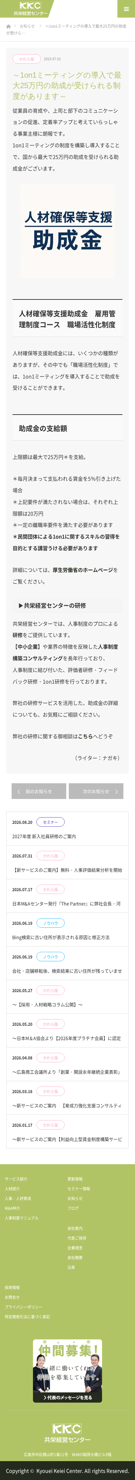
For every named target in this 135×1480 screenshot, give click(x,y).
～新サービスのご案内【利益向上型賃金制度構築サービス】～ (67, 1142)
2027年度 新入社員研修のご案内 (44, 836)
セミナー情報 (79, 1189)
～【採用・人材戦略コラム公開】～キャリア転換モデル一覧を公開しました (51, 1007)
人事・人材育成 (18, 1198)
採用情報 (12, 1287)
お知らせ (75, 1198)
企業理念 (75, 1248)
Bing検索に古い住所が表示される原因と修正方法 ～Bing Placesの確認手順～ (63, 940)
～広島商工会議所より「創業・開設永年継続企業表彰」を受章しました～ (67, 1075)
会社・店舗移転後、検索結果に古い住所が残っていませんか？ (67, 974)
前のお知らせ (39, 791)
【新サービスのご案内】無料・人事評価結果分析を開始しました (67, 873)
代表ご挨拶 (77, 1238)
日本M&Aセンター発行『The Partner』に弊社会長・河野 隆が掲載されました (66, 906)
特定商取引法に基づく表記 (27, 1317)
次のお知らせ (96, 791)
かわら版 (26, 59)
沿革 (71, 1267)
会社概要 (75, 1257)
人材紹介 (12, 1189)
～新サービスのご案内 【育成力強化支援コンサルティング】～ (67, 1108)
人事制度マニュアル (22, 1218)
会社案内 (75, 1228)
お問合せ (12, 1297)
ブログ (73, 1208)
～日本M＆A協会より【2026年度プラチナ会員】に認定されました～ (66, 1041)
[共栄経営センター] (31, 9)
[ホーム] (8, 24)
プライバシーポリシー (23, 1307)
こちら (85, 736)
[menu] (126, 9)
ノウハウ (50, 923)
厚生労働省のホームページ (83, 569)
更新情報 (75, 1179)
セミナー (50, 822)
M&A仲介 (12, 1208)
